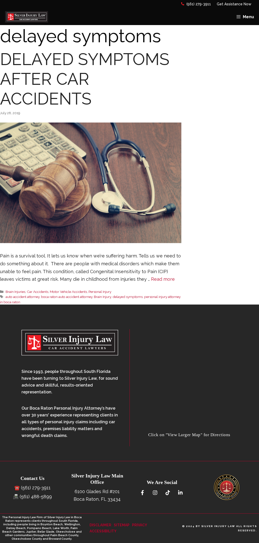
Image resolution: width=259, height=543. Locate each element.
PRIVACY (139, 525)
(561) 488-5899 (36, 496)
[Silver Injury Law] (26, 17)
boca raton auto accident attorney (66, 297)
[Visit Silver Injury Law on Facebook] (142, 493)
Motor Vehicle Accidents (68, 292)
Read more (163, 279)
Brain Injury (102, 297)
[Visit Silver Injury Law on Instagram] (155, 493)
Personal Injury (100, 292)
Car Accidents (37, 292)
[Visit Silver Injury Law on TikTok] (167, 493)
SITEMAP (122, 525)
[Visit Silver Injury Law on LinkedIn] (180, 493)
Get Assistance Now (234, 4)
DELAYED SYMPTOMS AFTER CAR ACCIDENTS (84, 79)
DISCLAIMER (100, 525)
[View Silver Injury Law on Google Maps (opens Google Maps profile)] (189, 427)
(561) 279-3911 (198, 4)
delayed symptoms (128, 297)
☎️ (17, 487)
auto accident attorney (22, 297)
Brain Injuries (15, 292)
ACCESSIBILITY (103, 531)
